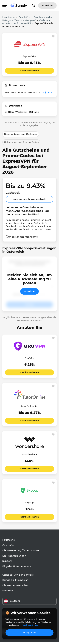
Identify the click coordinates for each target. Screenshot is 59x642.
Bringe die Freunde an (15, 580)
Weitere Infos (30, 625)
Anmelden (29, 291)
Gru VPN (29, 358)
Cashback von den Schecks (18, 574)
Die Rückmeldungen (14, 555)
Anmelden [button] (47, 5)
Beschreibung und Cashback (20, 134)
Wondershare (29, 454)
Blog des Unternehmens (16, 566)
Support (7, 561)
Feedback (8, 590)
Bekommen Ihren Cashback (29, 199)
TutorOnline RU (29, 406)
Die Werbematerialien (15, 585)
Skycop (29, 502)
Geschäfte (8, 545)
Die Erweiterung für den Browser (21, 550)
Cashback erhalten (29, 70)
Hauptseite (8, 539)
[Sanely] (18, 5)
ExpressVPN (29, 56)
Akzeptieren (29, 632)
